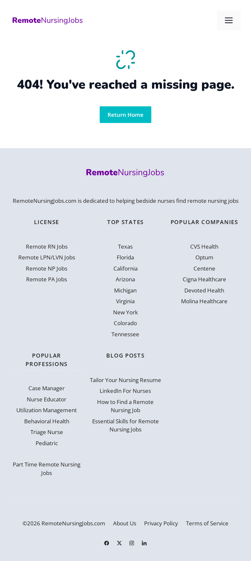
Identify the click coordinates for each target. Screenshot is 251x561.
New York (125, 312)
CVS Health (204, 246)
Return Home (125, 114)
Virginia (125, 301)
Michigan (125, 290)
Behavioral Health (46, 421)
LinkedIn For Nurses (125, 390)
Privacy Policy (161, 523)
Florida (125, 257)
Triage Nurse (46, 432)
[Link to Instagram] (131, 543)
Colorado (125, 323)
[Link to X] (119, 543)
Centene (204, 268)
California (125, 268)
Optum (204, 257)
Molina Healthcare (204, 301)
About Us (124, 523)
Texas (125, 246)
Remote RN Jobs (47, 246)
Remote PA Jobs (46, 279)
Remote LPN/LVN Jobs (46, 257)
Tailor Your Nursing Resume (125, 380)
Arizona (125, 279)
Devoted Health (204, 290)
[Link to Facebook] (106, 543)
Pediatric (47, 443)
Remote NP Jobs (46, 268)
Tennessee (125, 334)
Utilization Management (46, 410)
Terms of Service (207, 523)
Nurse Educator (46, 399)
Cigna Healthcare (204, 279)
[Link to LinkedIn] (144, 543)
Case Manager (46, 388)
